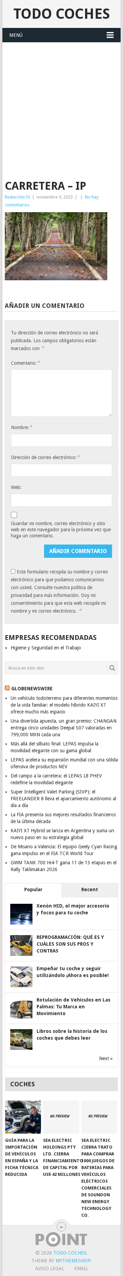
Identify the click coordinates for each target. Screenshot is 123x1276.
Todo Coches (61, 13)
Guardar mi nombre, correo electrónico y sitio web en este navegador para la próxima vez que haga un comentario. (61, 529)
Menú (16, 35)
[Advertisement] (61, 107)
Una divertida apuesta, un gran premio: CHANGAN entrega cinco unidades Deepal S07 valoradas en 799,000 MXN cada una (64, 727)
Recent (89, 889)
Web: (16, 487)
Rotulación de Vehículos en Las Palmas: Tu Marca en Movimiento (73, 1006)
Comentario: (25, 363)
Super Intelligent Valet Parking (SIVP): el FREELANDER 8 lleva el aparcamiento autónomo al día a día (63, 798)
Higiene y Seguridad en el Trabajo (46, 647)
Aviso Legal (49, 1268)
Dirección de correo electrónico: (45, 457)
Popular (33, 889)
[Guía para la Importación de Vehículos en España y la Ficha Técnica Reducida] (23, 1117)
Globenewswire (32, 688)
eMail (81, 1268)
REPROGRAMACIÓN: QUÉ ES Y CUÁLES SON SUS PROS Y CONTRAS (70, 944)
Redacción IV (17, 197)
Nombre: (21, 427)
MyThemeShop (73, 1260)
